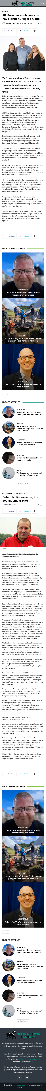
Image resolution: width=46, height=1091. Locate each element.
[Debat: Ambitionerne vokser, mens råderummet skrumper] (23, 275)
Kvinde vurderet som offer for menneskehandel (30, 459)
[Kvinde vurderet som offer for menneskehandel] (8, 458)
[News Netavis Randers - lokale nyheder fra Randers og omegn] (23, 3)
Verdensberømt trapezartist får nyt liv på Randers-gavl (29, 474)
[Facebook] (19, 1077)
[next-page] (7, 394)
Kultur (19, 470)
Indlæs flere (22, 483)
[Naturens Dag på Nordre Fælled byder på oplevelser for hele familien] (23, 321)
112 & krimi (20, 455)
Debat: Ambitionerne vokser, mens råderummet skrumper (23, 293)
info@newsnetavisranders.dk (30, 1059)
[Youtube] (27, 1077)
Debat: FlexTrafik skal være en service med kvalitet (23, 385)
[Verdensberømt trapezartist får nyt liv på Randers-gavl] (8, 473)
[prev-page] (3, 394)
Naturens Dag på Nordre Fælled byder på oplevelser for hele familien (23, 339)
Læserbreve (23, 289)
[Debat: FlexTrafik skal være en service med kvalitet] (23, 367)
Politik (5, 12)
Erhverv (22, 335)
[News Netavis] (4, 23)
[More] (34, 30)
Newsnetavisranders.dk (20, 1085)
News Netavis (13, 23)
